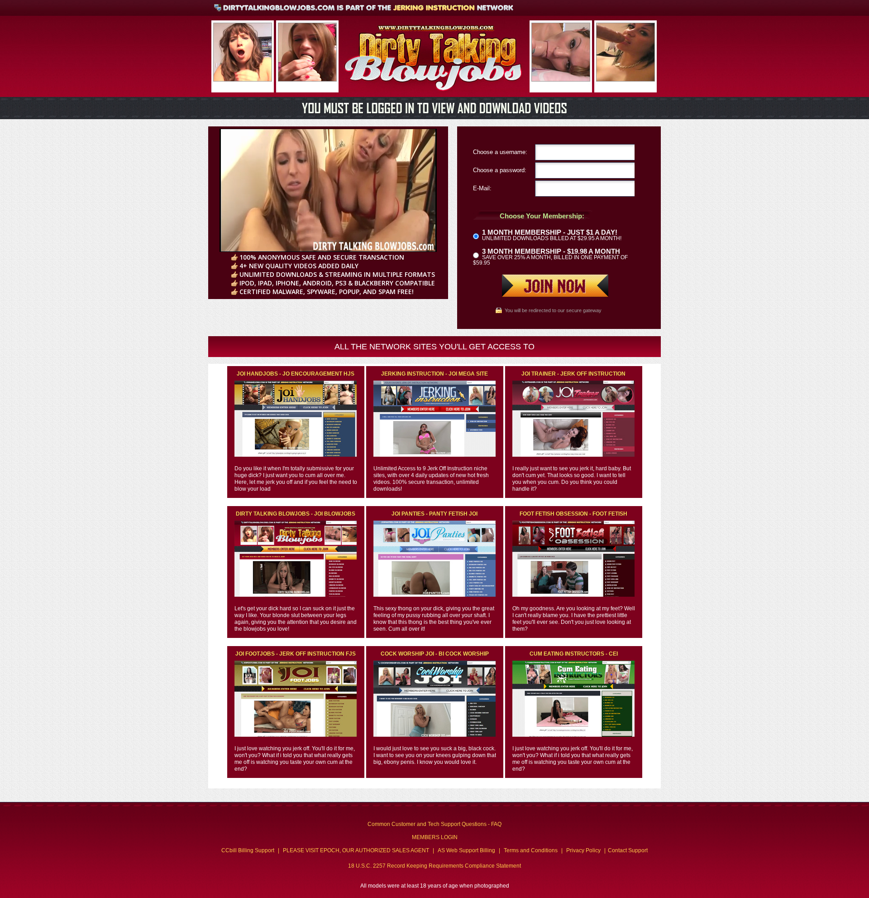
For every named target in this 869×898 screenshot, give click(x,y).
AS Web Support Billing (466, 850)
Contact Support (628, 850)
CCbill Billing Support (247, 850)
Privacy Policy (583, 850)
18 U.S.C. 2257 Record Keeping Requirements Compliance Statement (434, 866)
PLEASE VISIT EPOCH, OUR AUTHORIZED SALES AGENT (356, 850)
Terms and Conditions (531, 850)
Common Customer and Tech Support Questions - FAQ (434, 824)
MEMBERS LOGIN (435, 837)
